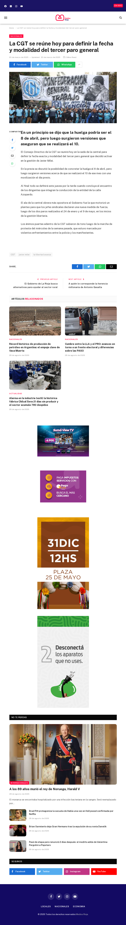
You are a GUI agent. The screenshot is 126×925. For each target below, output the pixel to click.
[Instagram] (16, 6)
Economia (79, 906)
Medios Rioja (82, 914)
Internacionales (19, 783)
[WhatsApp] (12, 163)
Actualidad (15, 393)
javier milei (24, 254)
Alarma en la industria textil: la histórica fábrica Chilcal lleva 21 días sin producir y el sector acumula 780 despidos (33, 401)
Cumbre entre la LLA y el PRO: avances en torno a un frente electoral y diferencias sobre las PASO (90, 347)
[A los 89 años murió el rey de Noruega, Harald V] (63, 754)
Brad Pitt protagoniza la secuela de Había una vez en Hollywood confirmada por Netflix (71, 812)
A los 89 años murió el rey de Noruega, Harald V (44, 789)
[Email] (12, 156)
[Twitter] (12, 148)
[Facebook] (5, 6)
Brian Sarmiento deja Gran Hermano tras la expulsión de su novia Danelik (67, 826)
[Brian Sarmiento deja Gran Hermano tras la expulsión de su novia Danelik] (17, 830)
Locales (46, 906)
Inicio (11, 28)
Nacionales (16, 36)
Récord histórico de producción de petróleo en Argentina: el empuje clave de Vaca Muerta (34, 347)
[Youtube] (21, 6)
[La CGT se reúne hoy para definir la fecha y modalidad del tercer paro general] (63, 97)
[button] (5, 17)
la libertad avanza (42, 254)
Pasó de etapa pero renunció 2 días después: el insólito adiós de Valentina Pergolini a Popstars (68, 843)
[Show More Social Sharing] (79, 65)
